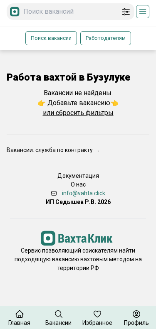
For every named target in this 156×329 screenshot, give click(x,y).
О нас (78, 184)
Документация (78, 175)
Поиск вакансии (51, 38)
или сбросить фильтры (78, 113)
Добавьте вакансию (78, 103)
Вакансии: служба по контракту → (53, 150)
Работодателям (106, 38)
